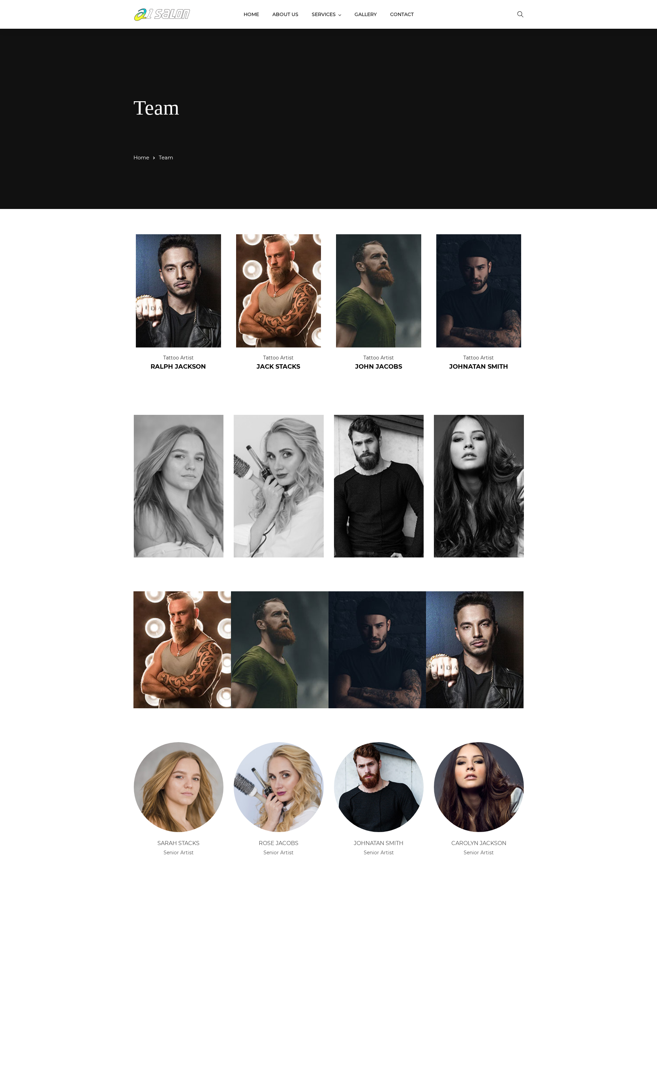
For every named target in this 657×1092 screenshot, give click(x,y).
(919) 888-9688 (160, 978)
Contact (402, 14)
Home (251, 14)
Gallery (366, 14)
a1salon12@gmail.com (170, 966)
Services (324, 14)
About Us (285, 14)
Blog (406, 1010)
